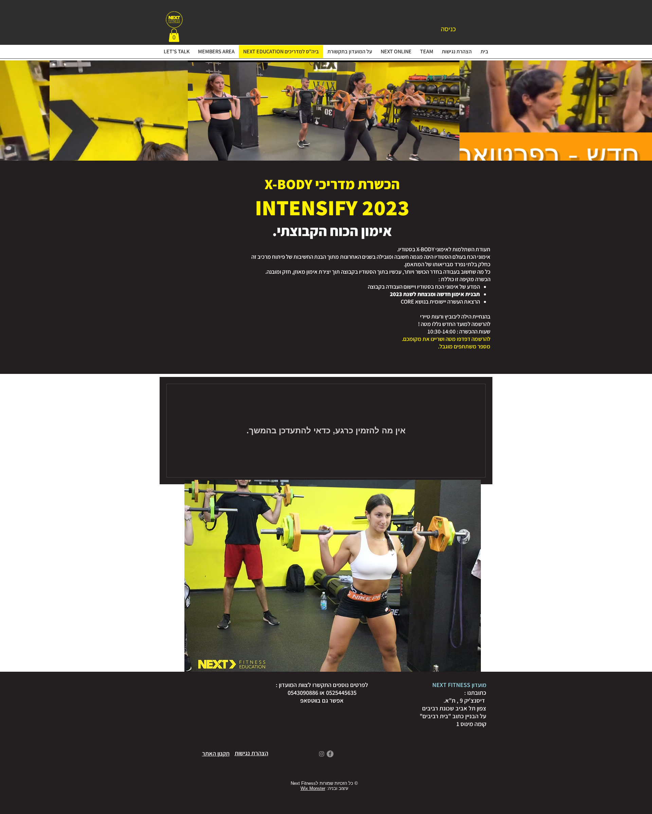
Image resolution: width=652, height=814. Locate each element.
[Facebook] (330, 753)
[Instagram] (321, 753)
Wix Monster (313, 788)
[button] (174, 35)
